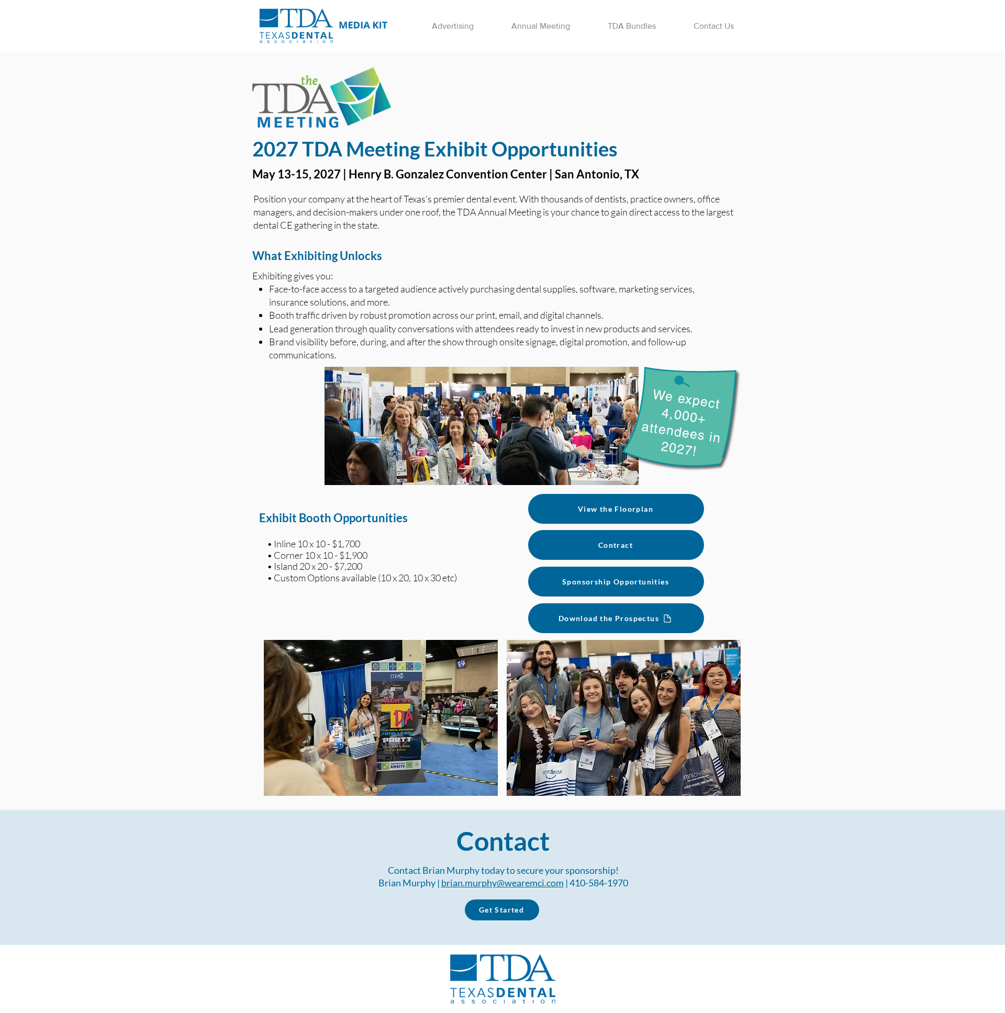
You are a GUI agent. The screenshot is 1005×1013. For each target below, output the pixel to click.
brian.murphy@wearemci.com (502, 882)
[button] (452, 26)
